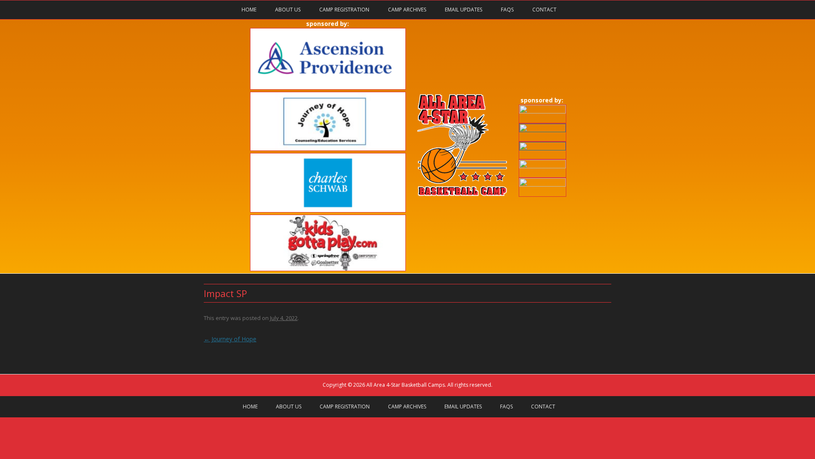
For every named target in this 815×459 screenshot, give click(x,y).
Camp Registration (344, 9)
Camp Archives (407, 9)
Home (249, 9)
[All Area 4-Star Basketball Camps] (462, 194)
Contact (544, 9)
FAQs (507, 9)
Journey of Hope (230, 339)
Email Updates (463, 9)
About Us (288, 9)
